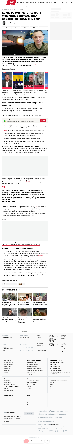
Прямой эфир (7, 366)
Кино (28, 379)
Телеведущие (40, 345)
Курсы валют (7, 382)
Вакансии (63, 340)
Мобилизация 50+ (54, 364)
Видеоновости (7, 368)
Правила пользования (42, 350)
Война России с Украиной (34, 360)
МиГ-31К (28, 182)
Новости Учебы (54, 379)
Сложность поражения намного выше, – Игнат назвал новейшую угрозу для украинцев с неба (23, 98)
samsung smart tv (66, 431)
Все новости (21, 2)
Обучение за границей (55, 390)
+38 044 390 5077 (24, 337)
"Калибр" (7, 126)
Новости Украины (31, 2)
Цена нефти (7, 380)
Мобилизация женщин (55, 366)
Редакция (39, 337)
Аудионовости (7, 370)
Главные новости (8, 362)
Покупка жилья (8, 399)
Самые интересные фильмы (33, 380)
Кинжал (5, 182)
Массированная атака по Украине (35, 370)
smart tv (58, 431)
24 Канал (4, 6)
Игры (55, 2)
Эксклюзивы (41, 2)
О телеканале (40, 343)
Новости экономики (9, 379)
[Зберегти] (43, 28)
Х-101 (5, 131)
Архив (62, 346)
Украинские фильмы (32, 382)
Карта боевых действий (32, 364)
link (20, 347)
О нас (38, 335)
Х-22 (35, 206)
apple (50, 431)
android (42, 431)
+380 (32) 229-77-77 (46, 423)
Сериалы (29, 388)
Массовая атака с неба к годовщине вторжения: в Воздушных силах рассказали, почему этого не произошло (24, 243)
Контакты (63, 338)
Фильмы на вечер (31, 384)
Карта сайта (63, 348)
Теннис (28, 401)
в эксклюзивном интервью (30, 64)
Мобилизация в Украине (56, 360)
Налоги (6, 388)
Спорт (28, 395)
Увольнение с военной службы (57, 362)
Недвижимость (8, 395)
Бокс (28, 397)
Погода (6, 372)
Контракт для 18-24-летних (56, 368)
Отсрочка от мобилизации (56, 370)
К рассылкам (28, 413)
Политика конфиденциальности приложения (53, 344)
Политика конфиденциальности (53, 336)
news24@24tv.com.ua (7, 337)
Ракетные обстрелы (31, 362)
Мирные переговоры (32, 366)
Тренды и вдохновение (9, 401)
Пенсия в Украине (8, 390)
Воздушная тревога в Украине (34, 368)
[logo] (11, 3)
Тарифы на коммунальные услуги (12, 386)
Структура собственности (64, 344)
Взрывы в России (31, 372)
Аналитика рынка (8, 397)
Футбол (29, 399)
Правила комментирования (53, 353)
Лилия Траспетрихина (12, 23)
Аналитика (49, 2)
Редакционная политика (40, 340)
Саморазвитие (53, 388)
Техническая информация (63, 336)
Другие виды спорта (31, 404)
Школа (51, 384)
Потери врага (30, 374)
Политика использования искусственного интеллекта (52, 340)
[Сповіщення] (66, 3)
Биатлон (29, 402)
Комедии (29, 386)
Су (41, 110)
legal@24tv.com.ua (55, 424)
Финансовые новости (9, 384)
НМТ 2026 (52, 386)
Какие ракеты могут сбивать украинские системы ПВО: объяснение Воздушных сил (32, 6)
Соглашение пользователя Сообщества (52, 348)
